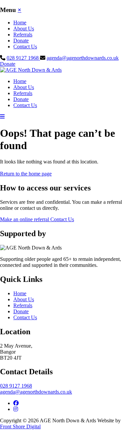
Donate (21, 40)
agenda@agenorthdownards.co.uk (83, 58)
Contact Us (25, 46)
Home (19, 22)
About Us (23, 28)
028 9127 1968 (23, 58)
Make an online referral (25, 219)
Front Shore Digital (20, 426)
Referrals (22, 34)
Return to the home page (26, 173)
